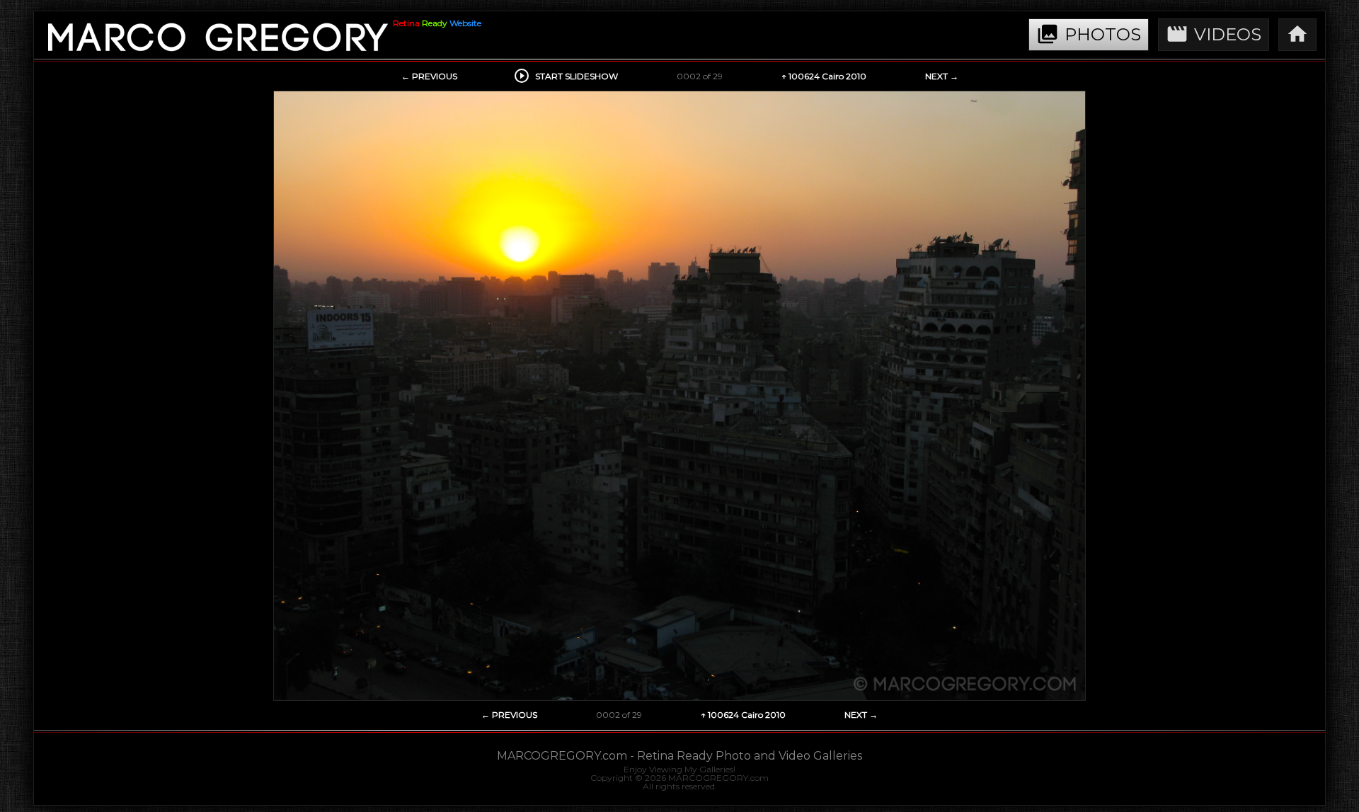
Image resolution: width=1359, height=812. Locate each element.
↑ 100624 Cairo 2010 (823, 76)
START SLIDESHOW (567, 76)
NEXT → (941, 76)
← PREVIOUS (429, 76)
